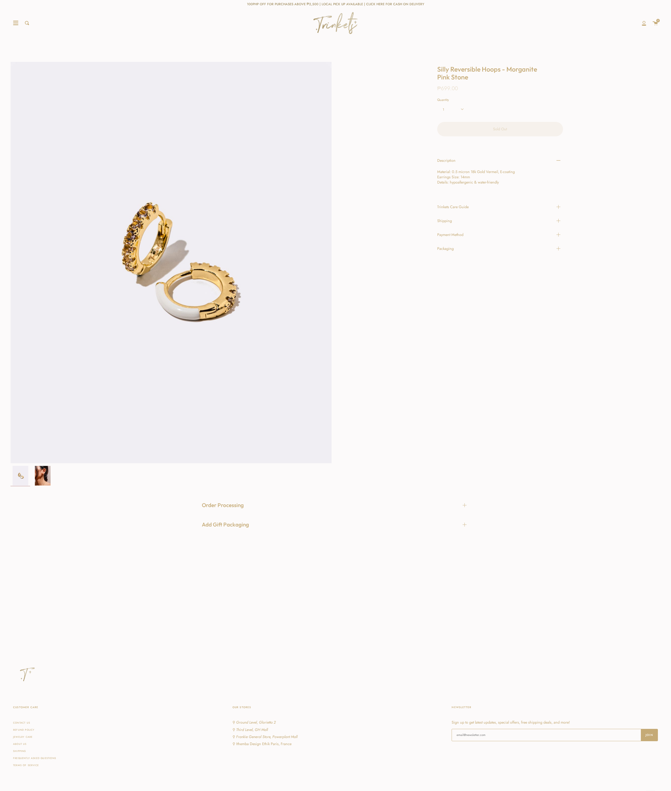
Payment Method (450, 234)
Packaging (445, 248)
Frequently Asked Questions (34, 758)
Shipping (444, 220)
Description (446, 160)
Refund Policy (23, 730)
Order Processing (223, 505)
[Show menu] (15, 23)
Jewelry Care (23, 737)
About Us (20, 744)
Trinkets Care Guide (453, 206)
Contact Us (21, 723)
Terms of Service (26, 765)
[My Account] (644, 23)
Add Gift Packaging (225, 524)
